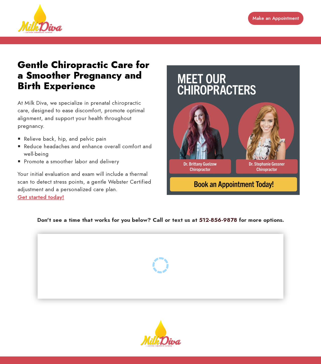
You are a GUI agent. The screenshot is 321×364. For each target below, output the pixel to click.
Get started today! (41, 197)
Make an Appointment (276, 18)
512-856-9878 (218, 220)
